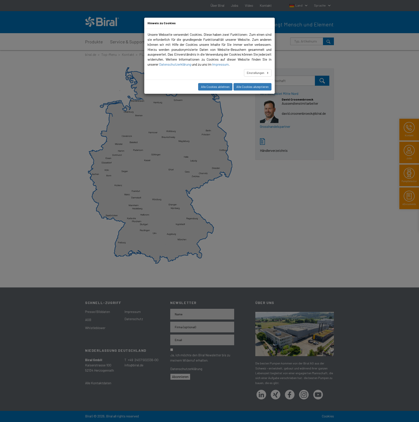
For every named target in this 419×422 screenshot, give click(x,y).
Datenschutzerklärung (175, 64)
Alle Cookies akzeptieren (252, 87)
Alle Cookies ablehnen (215, 87)
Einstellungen (256, 73)
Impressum (220, 64)
